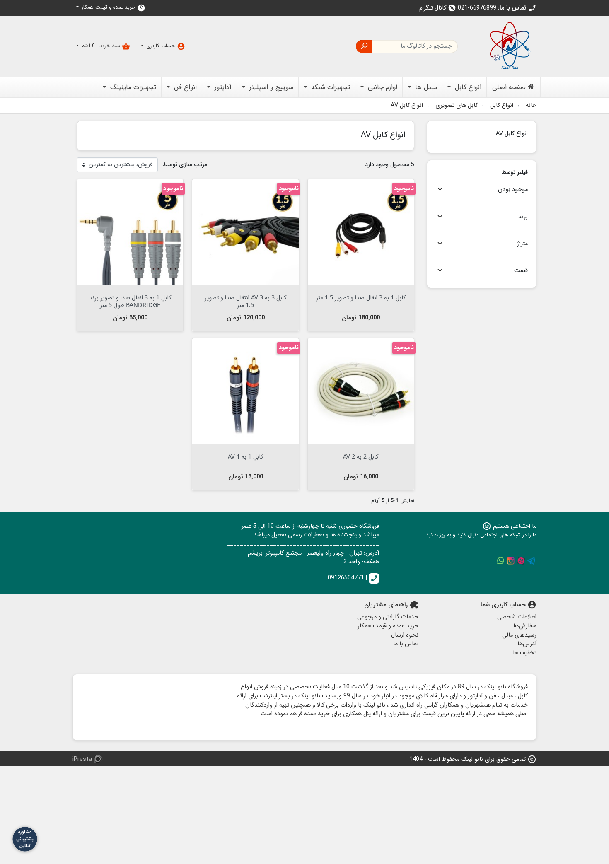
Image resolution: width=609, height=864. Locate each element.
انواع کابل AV (512, 133)
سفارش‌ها (524, 626)
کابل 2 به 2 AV (360, 456)
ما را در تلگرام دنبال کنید (531, 560)
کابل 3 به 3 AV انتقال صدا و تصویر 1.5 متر (245, 300)
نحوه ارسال (404, 635)
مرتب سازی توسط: (184, 164)
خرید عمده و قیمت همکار (112, 7)
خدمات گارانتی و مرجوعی (387, 617)
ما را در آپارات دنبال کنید (521, 560)
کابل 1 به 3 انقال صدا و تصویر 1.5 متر (361, 297)
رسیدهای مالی (519, 635)
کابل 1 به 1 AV (245, 456)
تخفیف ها (524, 653)
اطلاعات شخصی (516, 617)
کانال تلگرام (437, 8)
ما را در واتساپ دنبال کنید (500, 560)
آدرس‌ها (526, 644)
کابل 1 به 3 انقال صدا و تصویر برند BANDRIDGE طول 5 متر (130, 300)
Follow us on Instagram (510, 560)
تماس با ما (405, 644)
